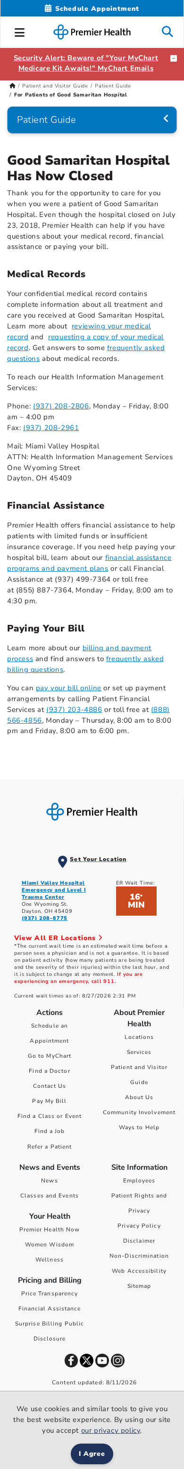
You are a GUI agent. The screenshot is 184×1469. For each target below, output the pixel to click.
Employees (139, 1180)
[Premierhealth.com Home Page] (12, 85)
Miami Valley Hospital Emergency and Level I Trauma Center (54, 890)
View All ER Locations (56, 938)
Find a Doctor (49, 1071)
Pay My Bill (49, 1101)
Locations (139, 1037)
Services (139, 1052)
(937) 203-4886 (74, 709)
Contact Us (50, 1086)
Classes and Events (49, 1195)
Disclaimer (139, 1241)
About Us (139, 1097)
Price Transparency (49, 1293)
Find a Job (49, 1131)
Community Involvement (139, 1112)
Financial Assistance (49, 1308)
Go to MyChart (49, 1056)
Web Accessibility (139, 1271)
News (49, 1180)
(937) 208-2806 (61, 406)
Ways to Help (139, 1127)
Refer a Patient (49, 1146)
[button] (20, 31)
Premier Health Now (49, 1229)
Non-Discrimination (139, 1256)
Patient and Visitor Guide (55, 85)
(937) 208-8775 (44, 918)
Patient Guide (113, 85)
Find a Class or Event (49, 1116)
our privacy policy (111, 1430)
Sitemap (139, 1286)
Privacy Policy (138, 1225)
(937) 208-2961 (51, 427)
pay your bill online (68, 688)
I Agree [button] (92, 1453)
